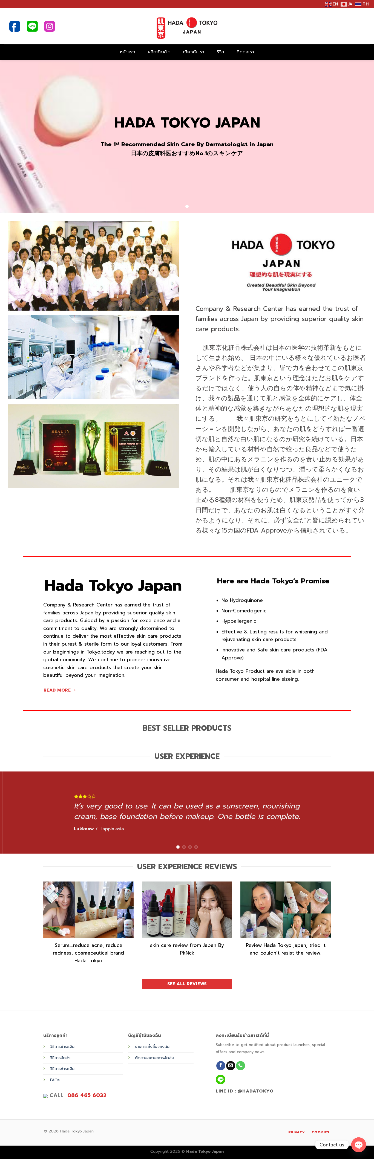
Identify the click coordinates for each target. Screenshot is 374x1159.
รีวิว (220, 52)
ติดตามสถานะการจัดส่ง (154, 1058)
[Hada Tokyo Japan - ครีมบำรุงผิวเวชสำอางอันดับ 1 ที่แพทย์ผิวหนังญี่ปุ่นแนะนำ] (187, 26)
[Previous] (14, 812)
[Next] (359, 812)
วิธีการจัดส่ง (60, 1058)
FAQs (55, 1080)
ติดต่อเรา (245, 52)
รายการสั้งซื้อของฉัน (152, 1047)
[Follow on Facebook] (220, 1065)
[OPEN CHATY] (358, 1140)
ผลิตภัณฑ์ (157, 52)
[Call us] (240, 1065)
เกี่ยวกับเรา (193, 52)
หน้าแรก (127, 52)
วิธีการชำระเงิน (62, 1047)
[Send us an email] (230, 1065)
